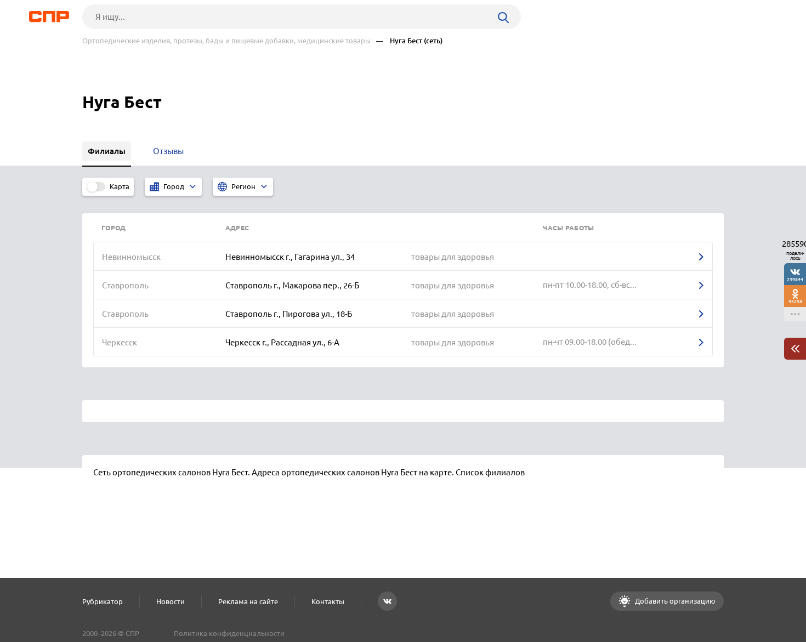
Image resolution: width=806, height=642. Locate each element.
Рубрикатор (102, 601)
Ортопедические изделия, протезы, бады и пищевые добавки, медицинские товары (226, 40)
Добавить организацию (674, 600)
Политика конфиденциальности (229, 633)
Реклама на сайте (248, 601)
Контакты (327, 601)
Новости (170, 601)
